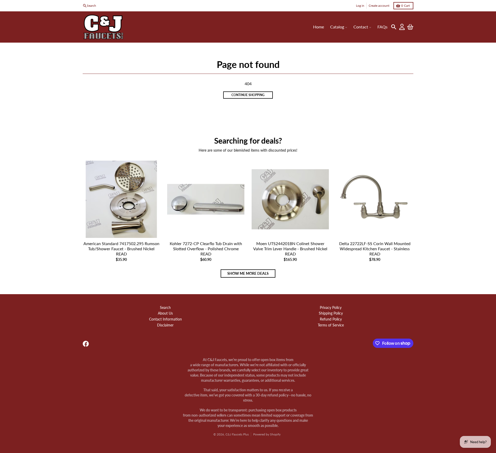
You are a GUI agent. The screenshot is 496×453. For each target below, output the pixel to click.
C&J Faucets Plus (237, 434)
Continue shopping (248, 95)
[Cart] (410, 27)
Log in (360, 5)
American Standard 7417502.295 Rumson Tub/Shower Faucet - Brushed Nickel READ (121, 248)
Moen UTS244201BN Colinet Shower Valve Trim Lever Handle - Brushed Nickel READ (290, 248)
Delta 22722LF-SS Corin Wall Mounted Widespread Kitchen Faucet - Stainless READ (374, 248)
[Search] (394, 27)
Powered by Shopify (267, 434)
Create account (379, 5)
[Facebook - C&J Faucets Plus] (86, 344)
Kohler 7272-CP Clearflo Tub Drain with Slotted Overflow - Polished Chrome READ (206, 248)
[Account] (402, 27)
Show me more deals (248, 273)
